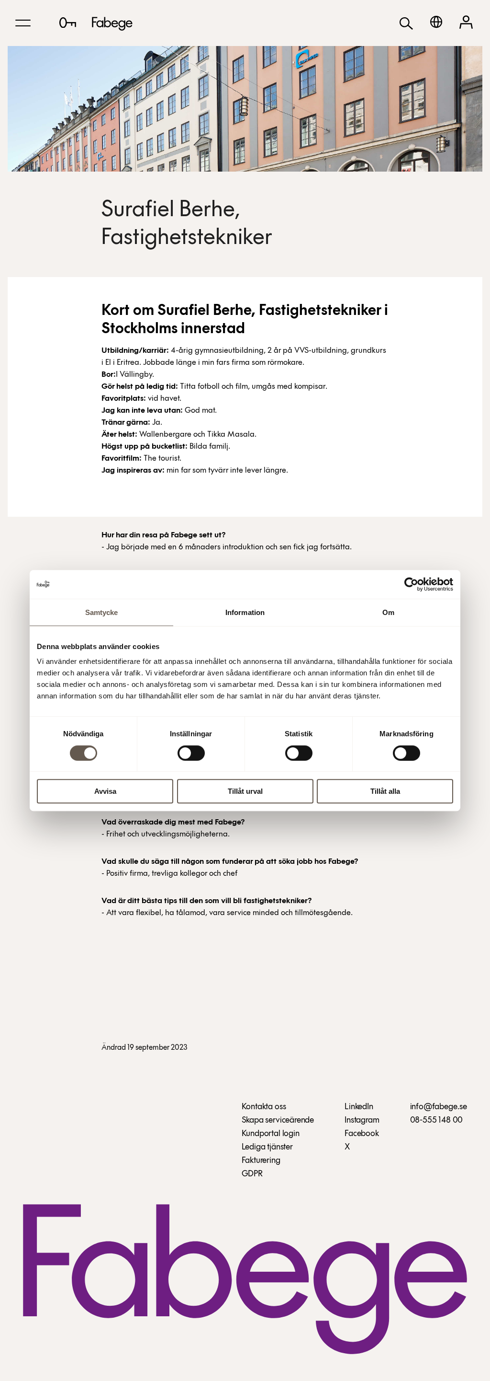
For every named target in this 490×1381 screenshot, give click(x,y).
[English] (436, 22)
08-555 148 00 (436, 1120)
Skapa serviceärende (278, 1120)
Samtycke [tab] (101, 612)
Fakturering (261, 1161)
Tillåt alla (385, 791)
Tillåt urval (245, 791)
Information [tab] (245, 612)
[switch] (191, 753)
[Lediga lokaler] (67, 22)
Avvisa (105, 791)
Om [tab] (388, 612)
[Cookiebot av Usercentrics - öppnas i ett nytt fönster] (411, 584)
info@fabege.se (438, 1107)
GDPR (252, 1174)
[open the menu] (23, 23)
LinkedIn (359, 1107)
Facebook (362, 1134)
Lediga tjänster (267, 1147)
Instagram (362, 1120)
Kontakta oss (264, 1107)
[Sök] (406, 22)
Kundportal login (271, 1134)
